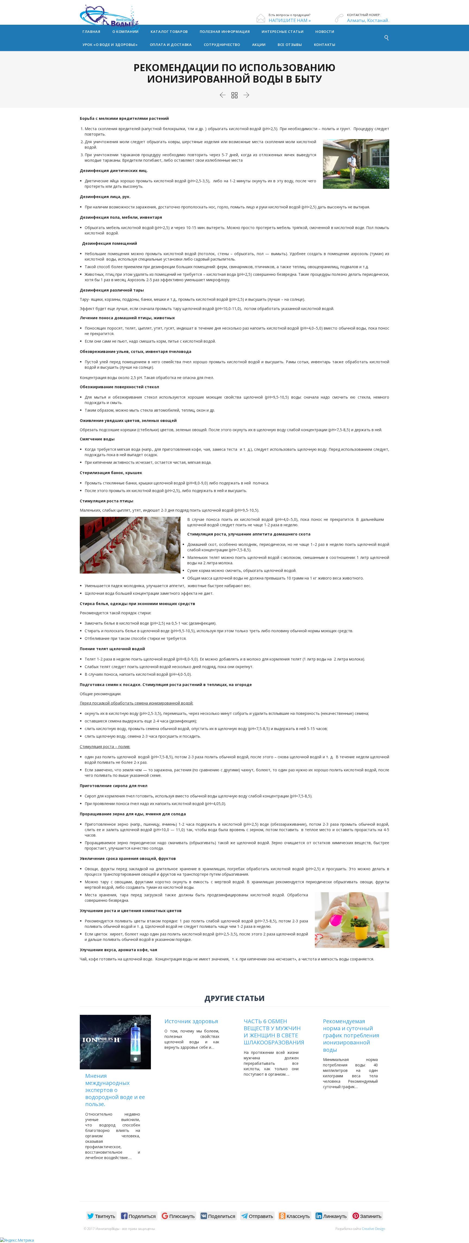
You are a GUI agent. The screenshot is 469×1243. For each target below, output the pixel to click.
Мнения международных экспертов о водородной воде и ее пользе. (115, 1090)
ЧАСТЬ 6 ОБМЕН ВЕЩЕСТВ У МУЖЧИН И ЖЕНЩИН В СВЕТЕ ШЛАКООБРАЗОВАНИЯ (274, 1031)
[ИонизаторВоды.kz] (120, 18)
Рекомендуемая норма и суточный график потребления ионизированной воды (351, 1035)
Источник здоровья (191, 1021)
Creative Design (373, 1228)
